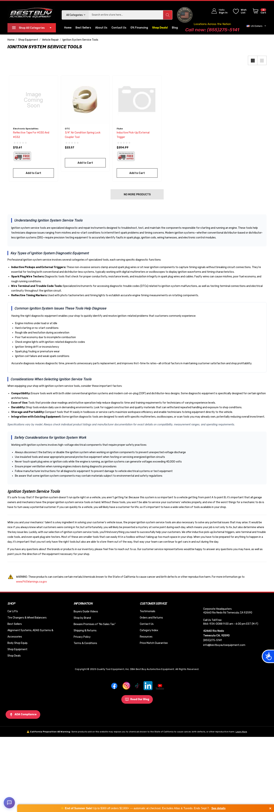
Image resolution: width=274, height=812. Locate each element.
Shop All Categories (32, 27)
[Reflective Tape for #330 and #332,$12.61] (33, 99)
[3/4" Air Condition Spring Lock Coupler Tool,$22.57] (85, 99)
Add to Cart (33, 173)
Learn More (241, 731)
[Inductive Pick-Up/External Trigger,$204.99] (137, 99)
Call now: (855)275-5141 (212, 29)
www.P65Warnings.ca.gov (31, 581)
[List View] (262, 60)
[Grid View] (252, 60)
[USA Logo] (185, 14)
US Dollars (256, 26)
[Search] (167, 15)
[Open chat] (9, 802)
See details (218, 808)
